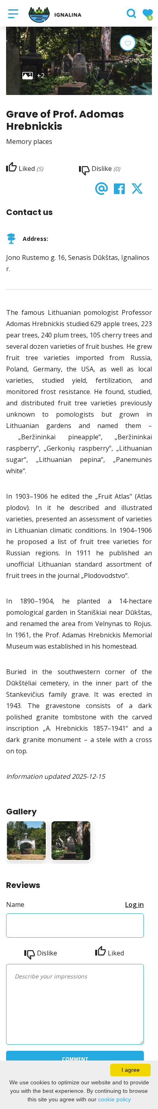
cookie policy (114, 1099)
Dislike (47, 953)
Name (15, 904)
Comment (75, 1059)
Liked (116, 953)
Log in (134, 904)
